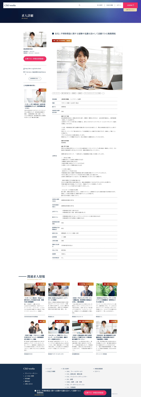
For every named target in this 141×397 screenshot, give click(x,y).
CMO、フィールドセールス (74, 371)
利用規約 (27, 379)
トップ (49, 369)
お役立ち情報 (109, 5)
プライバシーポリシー (31, 373)
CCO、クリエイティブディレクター (77, 377)
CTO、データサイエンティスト (76, 385)
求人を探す (99, 5)
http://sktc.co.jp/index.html (33, 68)
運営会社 (27, 381)
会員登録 (129, 5)
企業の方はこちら (129, 9)
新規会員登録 (99, 369)
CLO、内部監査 (71, 387)
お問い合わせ (29, 384)
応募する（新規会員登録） (35, 59)
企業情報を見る (34, 78)
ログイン (119, 5)
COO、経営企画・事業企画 (74, 374)
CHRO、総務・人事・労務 (74, 382)
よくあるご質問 (29, 376)
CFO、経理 (70, 379)
